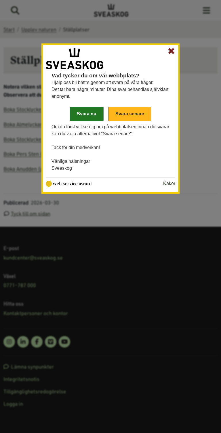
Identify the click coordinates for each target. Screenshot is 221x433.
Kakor (169, 183)
